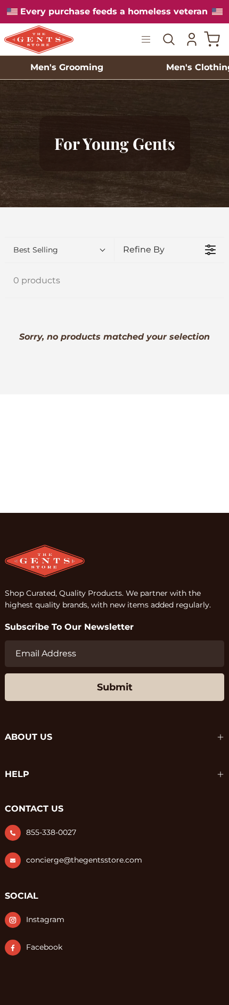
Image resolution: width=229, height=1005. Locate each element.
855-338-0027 (51, 832)
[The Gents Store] (52, 40)
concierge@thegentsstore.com (84, 860)
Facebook (44, 947)
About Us (28, 737)
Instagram (45, 919)
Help (17, 774)
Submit (115, 687)
